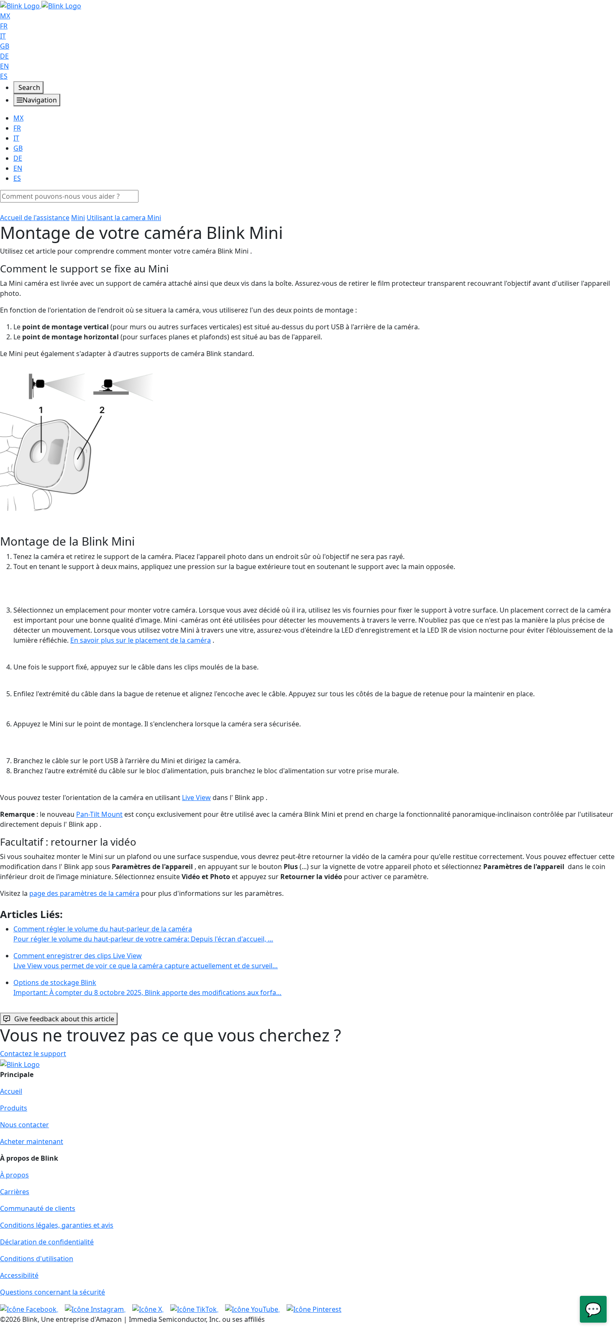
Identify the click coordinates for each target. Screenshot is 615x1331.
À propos (14, 1175)
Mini (78, 217)
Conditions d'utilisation (36, 1258)
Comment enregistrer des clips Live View (145, 960)
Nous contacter (24, 1124)
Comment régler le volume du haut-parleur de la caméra (143, 934)
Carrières (14, 1191)
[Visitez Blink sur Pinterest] (314, 1308)
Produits (13, 1108)
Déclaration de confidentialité (47, 1241)
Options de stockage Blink (147, 987)
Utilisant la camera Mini (124, 217)
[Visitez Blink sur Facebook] (29, 1308)
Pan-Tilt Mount (99, 814)
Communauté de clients (37, 1208)
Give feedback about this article (64, 1018)
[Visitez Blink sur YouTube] (252, 1308)
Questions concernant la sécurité (52, 1292)
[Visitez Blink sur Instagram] (95, 1308)
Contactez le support (33, 1053)
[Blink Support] (40, 5)
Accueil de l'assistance (34, 217)
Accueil (11, 1091)
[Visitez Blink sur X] (148, 1308)
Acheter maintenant (31, 1141)
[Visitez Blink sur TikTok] (194, 1308)
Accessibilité (19, 1275)
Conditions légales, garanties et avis (56, 1225)
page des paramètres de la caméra (84, 893)
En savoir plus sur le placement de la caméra (140, 640)
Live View (196, 797)
